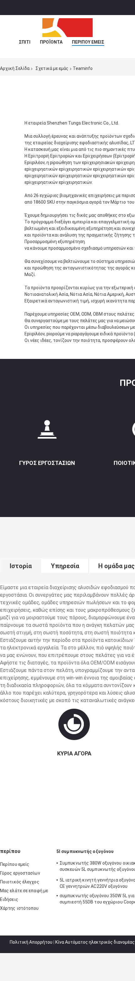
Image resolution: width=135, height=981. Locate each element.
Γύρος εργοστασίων (47, 463)
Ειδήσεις (9, 899)
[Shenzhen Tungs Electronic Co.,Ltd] (67, 27)
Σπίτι (24, 42)
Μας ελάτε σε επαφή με (24, 890)
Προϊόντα (51, 42)
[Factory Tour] (47, 432)
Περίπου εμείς (88, 42)
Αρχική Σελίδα (15, 68)
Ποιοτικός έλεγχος (19, 881)
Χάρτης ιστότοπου (19, 908)
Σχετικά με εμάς (51, 68)
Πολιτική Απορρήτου (31, 942)
